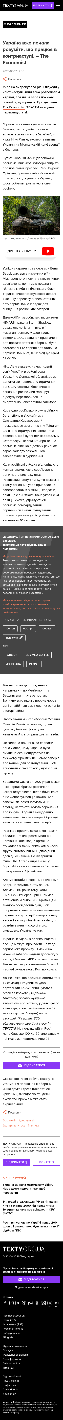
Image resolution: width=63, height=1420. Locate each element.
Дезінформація (12, 1359)
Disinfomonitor (11, 1363)
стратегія (10, 1120)
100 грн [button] (10, 628)
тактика (34, 1125)
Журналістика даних (15, 1346)
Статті (6, 1320)
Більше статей (14, 1178)
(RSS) (13, 1320)
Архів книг (9, 1394)
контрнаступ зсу (14, 1125)
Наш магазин (11, 1380)
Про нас (7, 1315)
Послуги (8, 1350)
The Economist (14, 107)
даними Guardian (20, 782)
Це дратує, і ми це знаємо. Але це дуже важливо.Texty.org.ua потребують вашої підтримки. (31, 543)
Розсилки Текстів (13, 1328)
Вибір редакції (11, 1333)
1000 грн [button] (46, 628)
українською (29, 1407)
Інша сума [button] (12, 637)
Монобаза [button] (13, 664)
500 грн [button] (28, 628)
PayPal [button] (34, 664)
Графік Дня (9, 1385)
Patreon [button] (11, 655)
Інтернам (8, 1368)
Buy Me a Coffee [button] (37, 655)
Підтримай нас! (12, 1376)
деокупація (27, 1120)
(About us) (19, 1315)
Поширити (14, 79)
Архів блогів (10, 1389)
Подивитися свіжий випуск (31, 1287)
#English (8, 1337)
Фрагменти (9, 1324)
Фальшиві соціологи (15, 1354)
